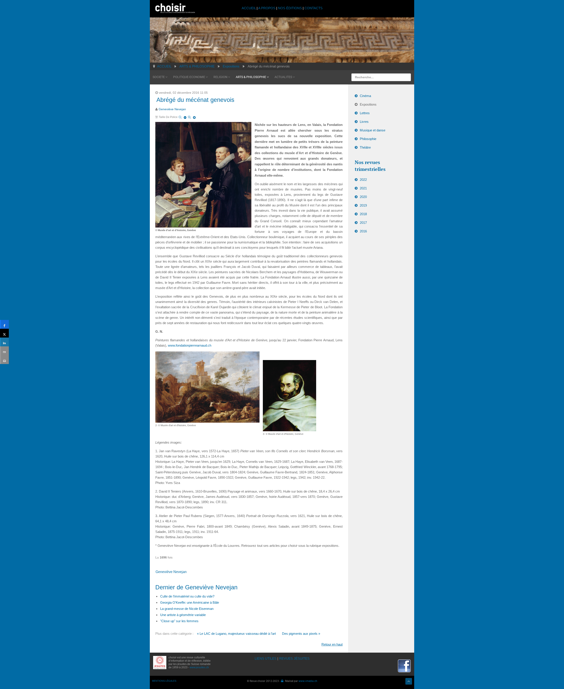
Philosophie (368, 139)
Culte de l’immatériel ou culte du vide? (187, 596)
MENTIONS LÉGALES (164, 681)
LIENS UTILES (265, 658)
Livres (364, 121)
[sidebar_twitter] (4, 333)
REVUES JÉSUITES (294, 658)
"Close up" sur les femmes (179, 621)
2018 (363, 214)
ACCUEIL (249, 8)
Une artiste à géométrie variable (183, 615)
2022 (363, 179)
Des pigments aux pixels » (301, 633)
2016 (363, 231)
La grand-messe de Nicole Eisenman (186, 609)
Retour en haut (332, 644)
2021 (363, 188)
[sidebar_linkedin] (4, 342)
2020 (363, 197)
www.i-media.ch (308, 681)
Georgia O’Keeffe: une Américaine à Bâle (189, 602)
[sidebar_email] (4, 350)
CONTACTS (313, 8)
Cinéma (365, 96)
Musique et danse (372, 130)
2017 (363, 222)
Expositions (368, 104)
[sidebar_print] (4, 359)
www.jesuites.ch (199, 667)
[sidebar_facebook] (4, 324)
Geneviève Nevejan (172, 109)
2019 (363, 205)
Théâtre (365, 147)
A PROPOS (266, 8)
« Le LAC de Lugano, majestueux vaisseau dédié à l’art (236, 633)
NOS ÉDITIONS (290, 8)
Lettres (365, 113)
